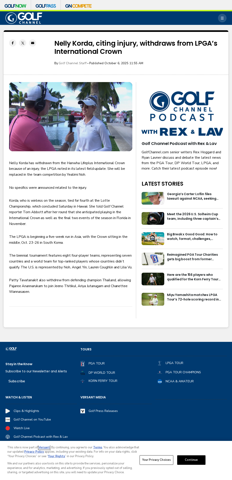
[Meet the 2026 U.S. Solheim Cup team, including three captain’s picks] (153, 218)
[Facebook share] (12, 43)
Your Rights (56, 456)
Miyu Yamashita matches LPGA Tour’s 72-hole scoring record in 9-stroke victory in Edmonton (193, 297)
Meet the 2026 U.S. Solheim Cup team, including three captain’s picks (192, 216)
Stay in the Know (18, 364)
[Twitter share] (22, 43)
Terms (97, 447)
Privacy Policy (34, 452)
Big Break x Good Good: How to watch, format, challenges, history (192, 236)
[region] (116, 460)
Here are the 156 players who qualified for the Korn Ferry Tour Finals (192, 277)
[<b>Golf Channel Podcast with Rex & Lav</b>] (182, 114)
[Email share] (32, 43)
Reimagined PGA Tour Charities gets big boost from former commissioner (192, 257)
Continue (191, 460)
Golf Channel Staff (73, 63)
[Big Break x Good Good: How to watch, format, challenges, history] (153, 238)
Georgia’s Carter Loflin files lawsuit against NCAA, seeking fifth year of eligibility (191, 196)
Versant (44, 447)
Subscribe (16, 381)
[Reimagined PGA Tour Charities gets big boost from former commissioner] (153, 259)
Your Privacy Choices (156, 460)
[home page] (23, 18)
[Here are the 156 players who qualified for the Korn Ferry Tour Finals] (153, 279)
